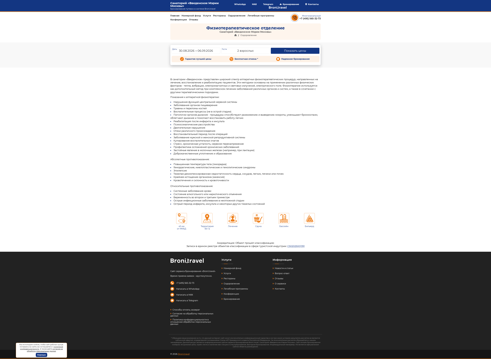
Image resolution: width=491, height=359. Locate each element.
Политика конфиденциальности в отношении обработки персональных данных (190, 321)
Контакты (313, 4)
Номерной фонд (191, 15)
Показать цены (295, 50)
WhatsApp (240, 4)
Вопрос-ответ (281, 273)
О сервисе (280, 283)
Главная (175, 15)
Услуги (207, 15)
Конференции (178, 19)
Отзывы (193, 19)
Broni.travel (210, 9)
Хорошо (41, 355)
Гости (224, 49)
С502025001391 (296, 246)
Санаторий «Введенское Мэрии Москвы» (194, 4)
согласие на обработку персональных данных (45, 350)
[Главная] (235, 35)
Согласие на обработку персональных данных (191, 314)
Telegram (268, 4)
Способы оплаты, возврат (186, 310)
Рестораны (219, 15)
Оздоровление (237, 15)
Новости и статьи (283, 268)
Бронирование (291, 4)
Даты (174, 49)
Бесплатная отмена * (246, 59)
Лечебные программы (261, 15)
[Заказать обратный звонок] (295, 17)
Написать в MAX (184, 295)
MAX (254, 4)
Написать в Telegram (187, 300)
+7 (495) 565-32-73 (310, 18)
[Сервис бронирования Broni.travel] (276, 7)
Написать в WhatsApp (187, 289)
